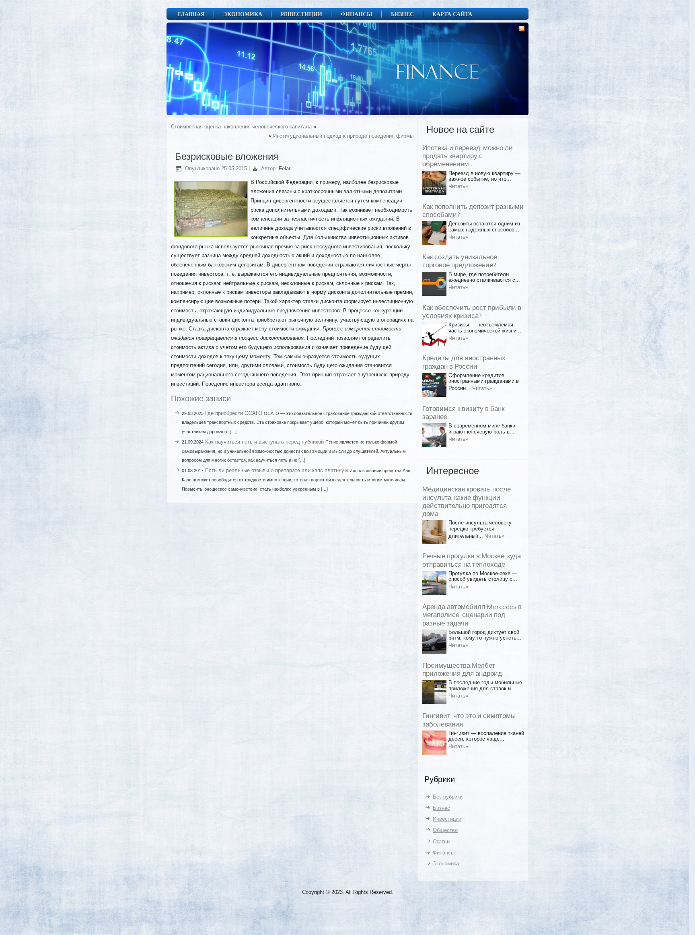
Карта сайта (452, 14)
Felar (284, 168)
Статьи (441, 841)
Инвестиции (301, 14)
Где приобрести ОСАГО (233, 413)
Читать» (458, 186)
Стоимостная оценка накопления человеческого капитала (241, 127)
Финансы (356, 14)
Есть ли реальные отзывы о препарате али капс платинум (276, 470)
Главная (191, 14)
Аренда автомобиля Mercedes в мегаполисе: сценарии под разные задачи (472, 615)
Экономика (242, 14)
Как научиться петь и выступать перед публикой (264, 442)
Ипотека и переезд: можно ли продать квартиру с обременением (467, 156)
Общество (445, 830)
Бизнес (402, 14)
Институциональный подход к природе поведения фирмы (343, 136)
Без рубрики (448, 797)
